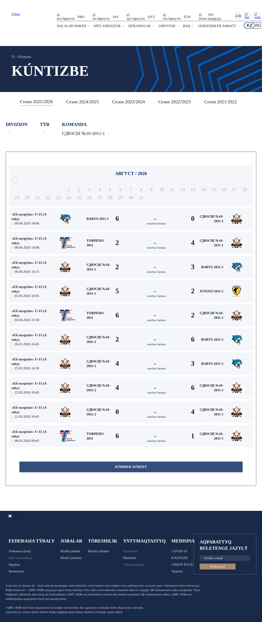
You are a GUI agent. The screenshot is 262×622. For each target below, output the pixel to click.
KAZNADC (179, 558)
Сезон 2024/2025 (82, 101)
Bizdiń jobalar (70, 551)
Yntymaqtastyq (133, 564)
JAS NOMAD (214, 17)
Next (252, 102)
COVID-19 (179, 551)
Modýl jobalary (71, 558)
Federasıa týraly (20, 551)
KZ (249, 25)
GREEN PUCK (182, 564)
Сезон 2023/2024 (128, 101)
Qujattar (14, 564)
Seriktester (130, 551)
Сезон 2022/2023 (174, 101)
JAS (115, 17)
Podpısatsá (217, 566)
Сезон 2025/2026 (36, 101)
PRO (81, 17)
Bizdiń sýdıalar (98, 551)
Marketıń (129, 558)
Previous (10, 102)
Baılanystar (16, 571)
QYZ (151, 17)
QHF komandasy (20, 558)
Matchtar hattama (156, 223)
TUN (187, 17)
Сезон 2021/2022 (220, 101)
